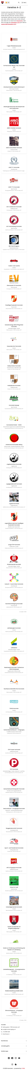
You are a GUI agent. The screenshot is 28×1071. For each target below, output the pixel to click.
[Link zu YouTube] (19, 1058)
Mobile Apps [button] (4, 1051)
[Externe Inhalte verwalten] (16, 1064)
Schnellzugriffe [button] (5, 1046)
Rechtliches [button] (4, 1041)
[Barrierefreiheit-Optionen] (12, 1064)
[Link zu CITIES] (9, 1058)
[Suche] (19, 2)
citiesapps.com (15, 22)
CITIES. (23, 1068)
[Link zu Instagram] (16, 1058)
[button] (6, 1034)
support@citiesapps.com (8, 24)
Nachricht (20, 21)
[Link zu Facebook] (12, 1058)
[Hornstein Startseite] (2, 2)
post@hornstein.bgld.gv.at (9, 1029)
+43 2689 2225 (6, 1031)
